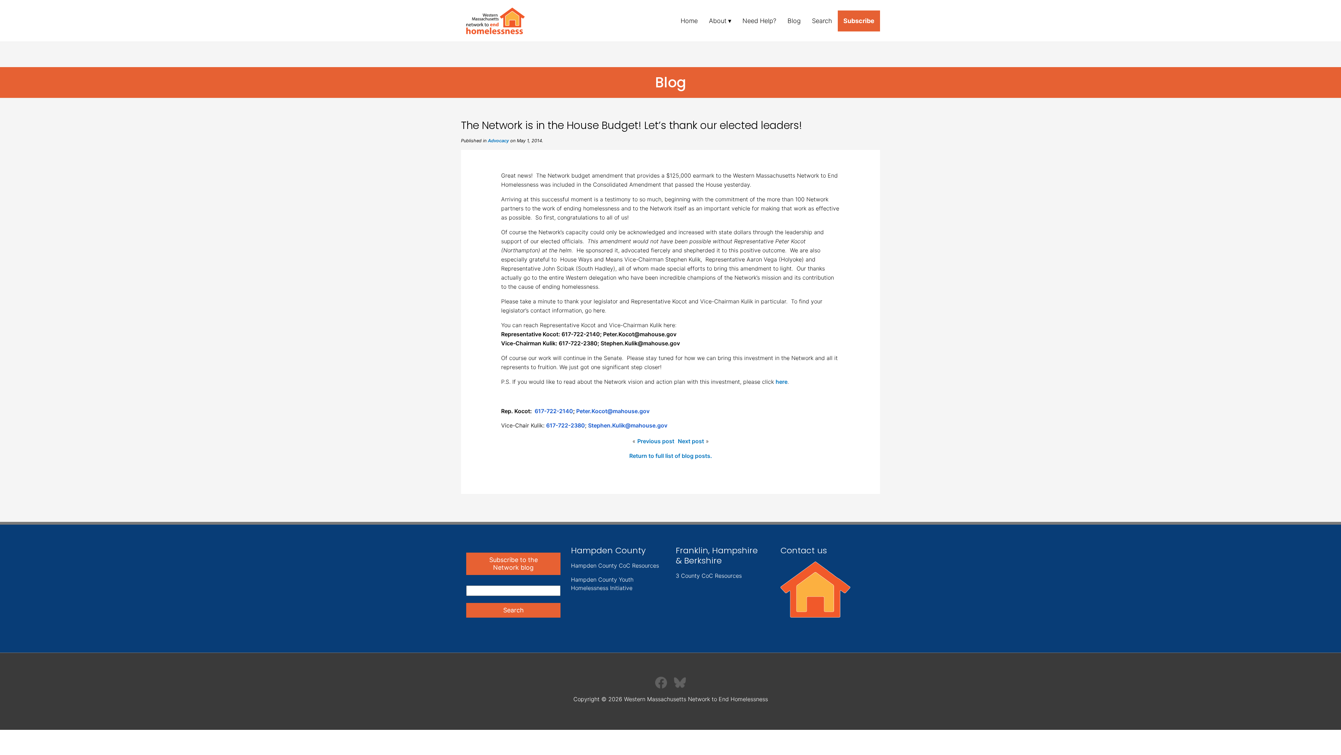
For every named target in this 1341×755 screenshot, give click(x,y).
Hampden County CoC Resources (615, 565)
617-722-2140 (554, 411)
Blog (794, 20)
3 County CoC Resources (709, 575)
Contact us (804, 550)
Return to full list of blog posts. (670, 455)
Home (689, 20)
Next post (691, 441)
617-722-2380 (565, 425)
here (781, 381)
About (717, 20)
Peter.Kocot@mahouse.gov (613, 411)
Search (822, 20)
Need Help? (759, 20)
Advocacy (498, 140)
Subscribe (858, 20)
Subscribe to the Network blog (513, 563)
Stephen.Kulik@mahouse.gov (627, 425)
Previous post (655, 441)
